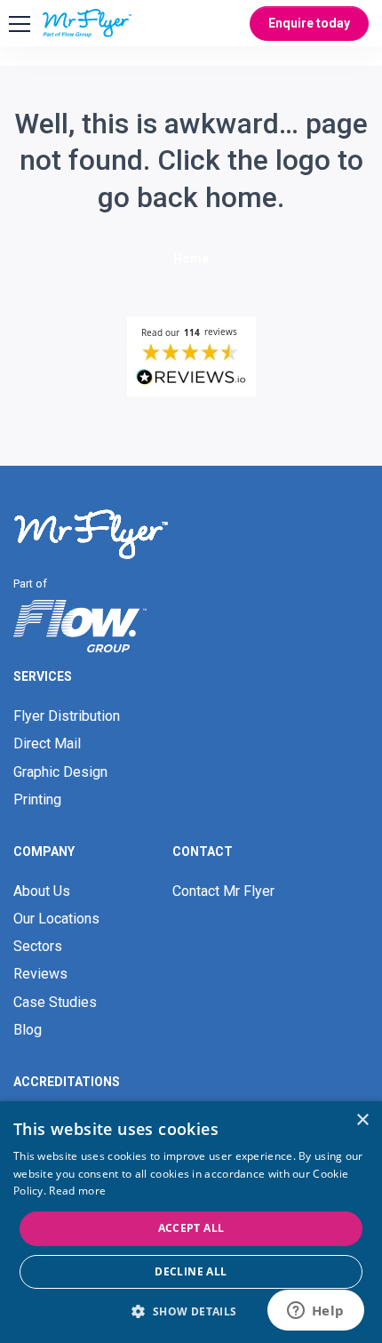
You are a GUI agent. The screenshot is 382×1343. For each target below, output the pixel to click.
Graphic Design (60, 771)
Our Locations (56, 918)
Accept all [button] (191, 1227)
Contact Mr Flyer (223, 891)
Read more (77, 1190)
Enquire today (309, 23)
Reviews (40, 973)
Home (191, 259)
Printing (37, 799)
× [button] (362, 1120)
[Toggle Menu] (17, 24)
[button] (190, 1311)
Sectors (37, 946)
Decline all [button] (191, 1271)
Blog (27, 1029)
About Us (41, 891)
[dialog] (191, 1222)
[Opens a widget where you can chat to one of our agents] (315, 1312)
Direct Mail (47, 743)
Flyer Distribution (66, 715)
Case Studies (55, 1002)
